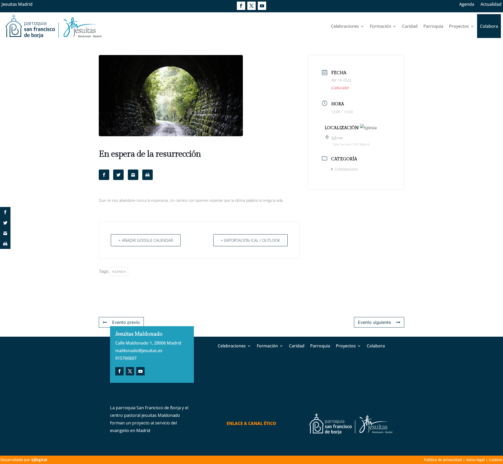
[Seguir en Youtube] (262, 6)
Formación (380, 26)
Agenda (466, 4)
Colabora (489, 26)
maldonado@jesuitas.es (138, 350)
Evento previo (126, 322)
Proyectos (459, 26)
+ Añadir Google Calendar (145, 240)
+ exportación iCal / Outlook (250, 240)
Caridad (410, 26)
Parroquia (433, 26)
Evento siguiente (374, 322)
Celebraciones (345, 26)
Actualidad (490, 4)
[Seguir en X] (251, 6)
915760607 (125, 358)
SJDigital (39, 459)
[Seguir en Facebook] (241, 6)
